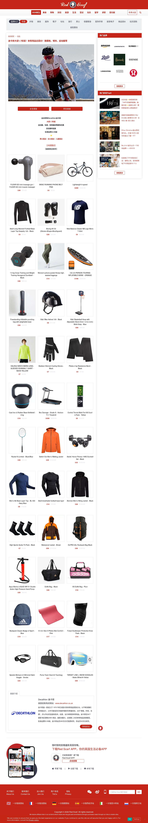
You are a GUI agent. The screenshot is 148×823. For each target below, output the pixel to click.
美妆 (39, 21)
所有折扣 (86, 726)
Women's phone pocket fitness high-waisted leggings (51, 274)
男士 (78, 21)
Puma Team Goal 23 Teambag (51, 675)
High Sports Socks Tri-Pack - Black (22, 545)
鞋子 (54, 21)
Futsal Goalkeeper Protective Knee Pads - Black (80, 632)
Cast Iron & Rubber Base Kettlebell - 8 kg (22, 413)
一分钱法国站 (40, 803)
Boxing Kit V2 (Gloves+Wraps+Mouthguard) (51, 230)
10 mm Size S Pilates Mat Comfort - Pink (51, 632)
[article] (105, 46)
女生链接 (33, 108)
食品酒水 (122, 21)
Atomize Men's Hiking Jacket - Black (80, 501)
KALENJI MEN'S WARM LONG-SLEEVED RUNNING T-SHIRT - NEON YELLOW (22, 368)
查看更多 (119, 86)
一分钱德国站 (63, 803)
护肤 (31, 21)
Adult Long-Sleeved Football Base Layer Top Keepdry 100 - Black (22, 230)
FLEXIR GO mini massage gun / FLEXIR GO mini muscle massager (22, 185)
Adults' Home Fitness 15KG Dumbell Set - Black (80, 457)
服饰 (47, 21)
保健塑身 (87, 21)
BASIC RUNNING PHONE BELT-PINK (51, 185)
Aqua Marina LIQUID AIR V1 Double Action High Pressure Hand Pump (22, 587)
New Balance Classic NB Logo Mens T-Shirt (80, 230)
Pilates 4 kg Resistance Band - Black (80, 367)
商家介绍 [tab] (14, 693)
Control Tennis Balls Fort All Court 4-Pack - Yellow (80, 413)
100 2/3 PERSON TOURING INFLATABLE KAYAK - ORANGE (80, 274)
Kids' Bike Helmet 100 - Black (51, 319)
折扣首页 (11, 36)
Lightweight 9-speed (80, 184)
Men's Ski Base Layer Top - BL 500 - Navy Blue (22, 502)
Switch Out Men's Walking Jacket (51, 456)
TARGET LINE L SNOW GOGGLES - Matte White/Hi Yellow (80, 676)
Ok (130, 819)
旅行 (70, 21)
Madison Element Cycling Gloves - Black (51, 367)
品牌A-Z (14, 21)
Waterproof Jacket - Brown (51, 545)
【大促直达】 (51, 145)
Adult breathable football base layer (51, 501)
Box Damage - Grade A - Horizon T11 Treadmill (51, 413)
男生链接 (67, 108)
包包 (62, 21)
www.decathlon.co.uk (64, 703)
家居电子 (110, 21)
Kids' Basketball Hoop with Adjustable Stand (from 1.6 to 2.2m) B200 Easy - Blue (80, 321)
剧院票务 (74, 27)
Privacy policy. (34, 820)
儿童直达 (59, 139)
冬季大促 (132, 12)
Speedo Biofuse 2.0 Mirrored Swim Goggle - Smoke (22, 676)
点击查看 (73, 760)
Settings (136, 819)
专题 (23, 21)
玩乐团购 (133, 21)
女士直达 (51, 139)
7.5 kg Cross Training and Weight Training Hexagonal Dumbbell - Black (22, 275)
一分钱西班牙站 (87, 803)
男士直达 (43, 139)
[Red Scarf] (74, 2)
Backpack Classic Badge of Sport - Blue (22, 632)
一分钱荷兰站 (135, 803)
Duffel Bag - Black (51, 586)
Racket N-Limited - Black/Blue (22, 456)
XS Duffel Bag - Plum (80, 586)
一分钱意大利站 (112, 803)
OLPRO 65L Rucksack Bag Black (80, 545)
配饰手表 (99, 21)
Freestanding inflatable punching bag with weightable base (22, 320)
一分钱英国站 (18, 803)
